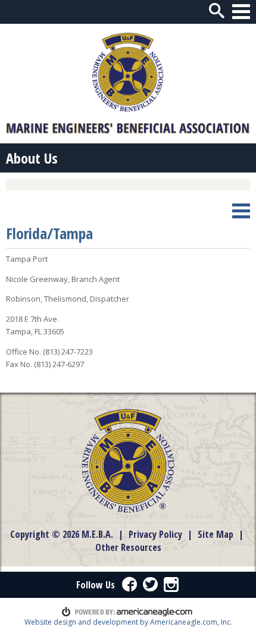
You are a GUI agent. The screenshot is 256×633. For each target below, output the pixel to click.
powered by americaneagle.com (127, 611)
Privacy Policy (155, 534)
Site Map (215, 534)
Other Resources (128, 547)
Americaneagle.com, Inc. (191, 622)
